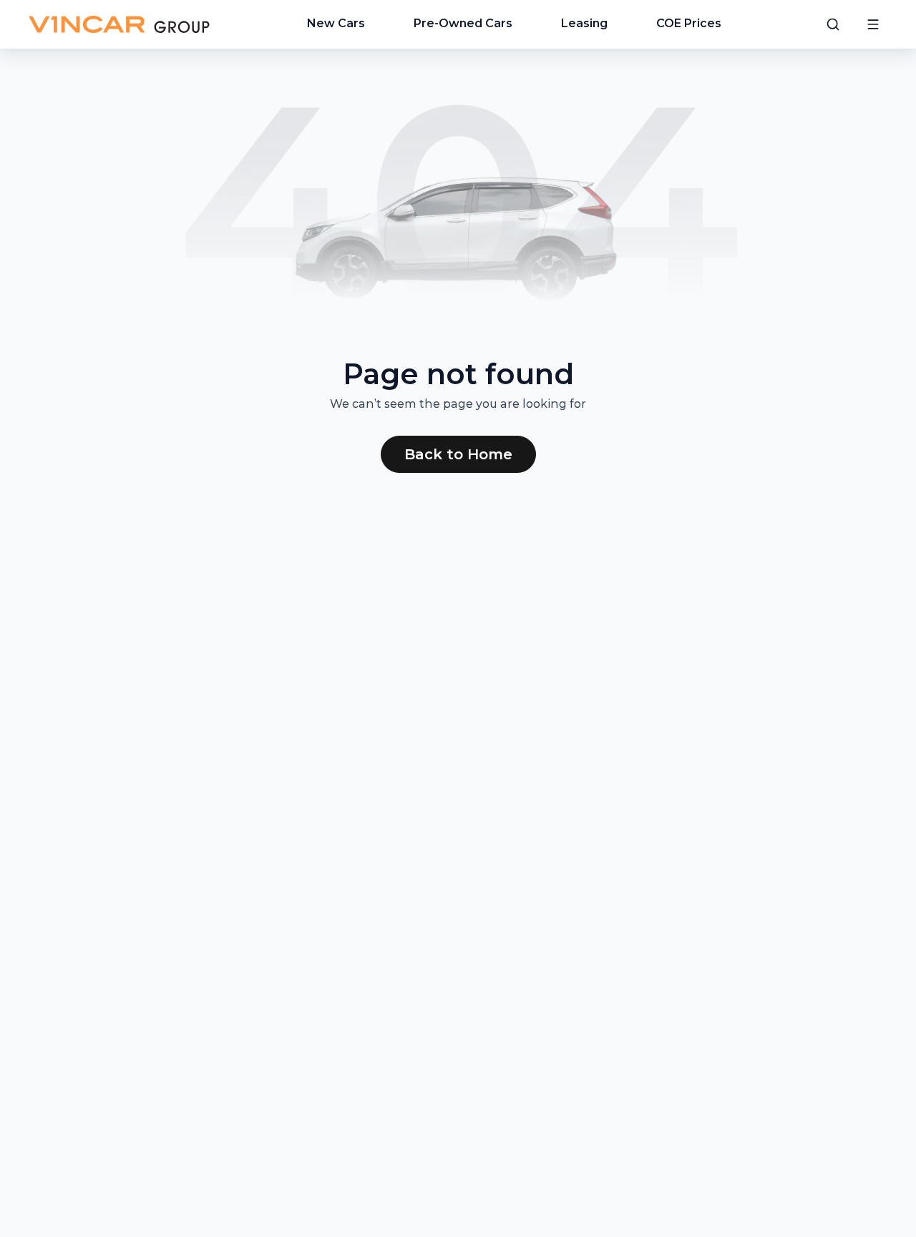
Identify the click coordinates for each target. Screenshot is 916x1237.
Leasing (584, 23)
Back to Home (458, 454)
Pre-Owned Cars (463, 23)
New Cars (336, 23)
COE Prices (688, 23)
